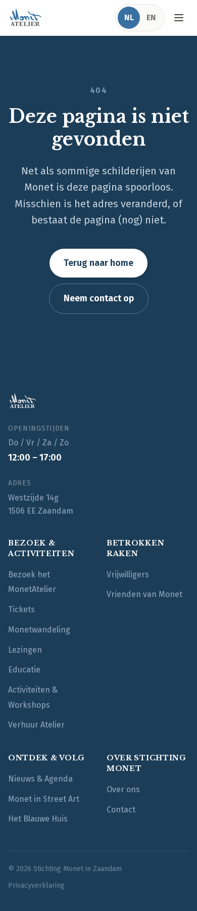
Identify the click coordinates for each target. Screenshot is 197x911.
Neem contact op (99, 298)
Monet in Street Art (43, 799)
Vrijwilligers (128, 574)
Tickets (21, 609)
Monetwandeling (39, 629)
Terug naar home (98, 262)
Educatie (24, 669)
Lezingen (25, 650)
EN (151, 17)
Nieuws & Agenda (40, 779)
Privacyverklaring (36, 885)
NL (129, 17)
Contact (121, 809)
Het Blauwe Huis (38, 819)
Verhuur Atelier (36, 725)
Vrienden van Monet (144, 594)
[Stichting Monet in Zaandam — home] (25, 18)
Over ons (123, 789)
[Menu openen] (179, 18)
